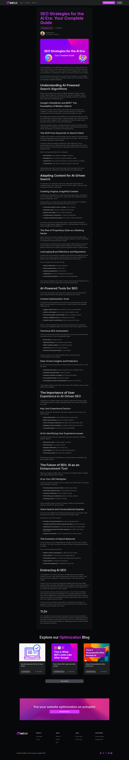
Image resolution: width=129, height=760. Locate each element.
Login (119, 2)
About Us (58, 736)
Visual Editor (39, 736)
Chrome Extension (99, 736)
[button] (35, 2)
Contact (27, 2)
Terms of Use (78, 739)
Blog (21, 2)
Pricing (38, 739)
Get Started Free (109, 2)
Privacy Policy (78, 736)
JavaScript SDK (99, 739)
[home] (11, 2)
